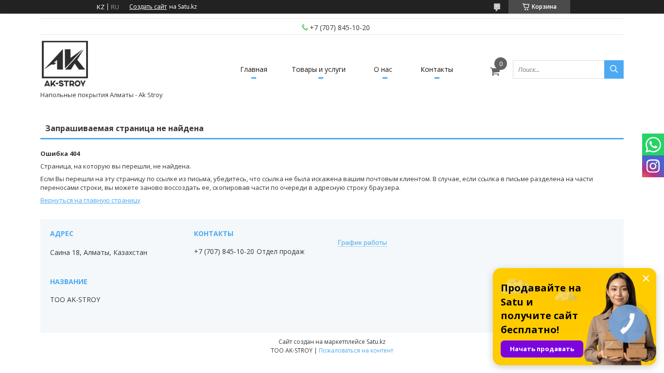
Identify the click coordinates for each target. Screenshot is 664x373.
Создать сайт (148, 6)
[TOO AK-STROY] (64, 65)
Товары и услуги (319, 69)
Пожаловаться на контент (356, 350)
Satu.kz (376, 342)
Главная (253, 69)
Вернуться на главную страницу (90, 200)
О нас (383, 69)
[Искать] (614, 69)
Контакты (436, 69)
